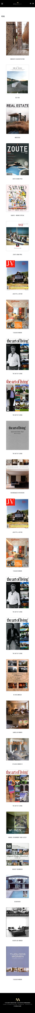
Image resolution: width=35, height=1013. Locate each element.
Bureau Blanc (18, 1006)
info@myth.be (21, 1004)
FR (30, 3)
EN (33, 3)
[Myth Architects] (17, 3)
